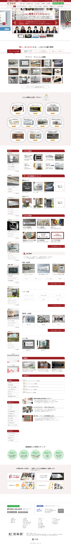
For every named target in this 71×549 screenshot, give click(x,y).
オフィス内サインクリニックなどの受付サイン (42, 51)
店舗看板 (60, 278)
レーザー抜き (11, 211)
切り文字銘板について (11, 413)
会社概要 (48, 3)
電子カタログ (25, 526)
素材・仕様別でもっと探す (56, 330)
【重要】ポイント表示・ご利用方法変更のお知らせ (31, 386)
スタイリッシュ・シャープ (28, 299)
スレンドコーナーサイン (12, 302)
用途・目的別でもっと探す (56, 283)
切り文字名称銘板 (11, 166)
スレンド (10, 298)
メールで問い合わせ (11, 435)
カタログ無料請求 (10, 440)
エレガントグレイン (12, 347)
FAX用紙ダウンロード (11, 437)
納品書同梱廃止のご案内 (11, 396)
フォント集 (39, 522)
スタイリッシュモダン (12, 258)
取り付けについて (10, 391)
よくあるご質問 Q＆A (11, 389)
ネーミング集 (10, 406)
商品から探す (22, 3)
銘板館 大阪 (13, 522)
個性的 (43, 299)
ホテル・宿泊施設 (49, 278)
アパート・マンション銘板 (14, 51)
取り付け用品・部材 (11, 422)
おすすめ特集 (37, 3)
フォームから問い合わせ (11, 433)
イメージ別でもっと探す (56, 305)
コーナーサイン (11, 325)
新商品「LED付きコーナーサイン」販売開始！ (30, 389)
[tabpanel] (35, 20)
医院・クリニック (38, 278)
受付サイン (27, 278)
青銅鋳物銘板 (11, 280)
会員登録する (61, 511)
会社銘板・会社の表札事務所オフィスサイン (28, 51)
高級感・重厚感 (43, 295)
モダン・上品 (58, 295)
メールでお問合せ (13, 512)
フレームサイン (11, 345)
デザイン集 (9, 404)
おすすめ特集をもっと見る (56, 246)
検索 (14, 6)
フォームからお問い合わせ (56, 519)
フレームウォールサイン (12, 278)
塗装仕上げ (10, 191)
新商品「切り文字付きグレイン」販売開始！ (30, 392)
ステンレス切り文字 (12, 322)
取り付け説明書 (10, 418)
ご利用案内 (43, 3)
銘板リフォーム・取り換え (57, 51)
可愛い (58, 299)
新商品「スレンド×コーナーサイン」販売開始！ (30, 383)
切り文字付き (11, 213)
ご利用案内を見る (23, 512)
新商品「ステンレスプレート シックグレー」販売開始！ (31, 380)
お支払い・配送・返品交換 (12, 387)
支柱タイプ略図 (10, 420)
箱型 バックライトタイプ (13, 231)
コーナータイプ (11, 233)
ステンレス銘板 (11, 164)
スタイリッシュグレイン (12, 300)
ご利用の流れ (25, 519)
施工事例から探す (29, 3)
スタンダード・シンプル (28, 295)
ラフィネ (10, 253)
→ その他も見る (16, 171)
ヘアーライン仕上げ (12, 186)
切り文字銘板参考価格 (11, 411)
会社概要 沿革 (13, 519)
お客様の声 (24, 527)
